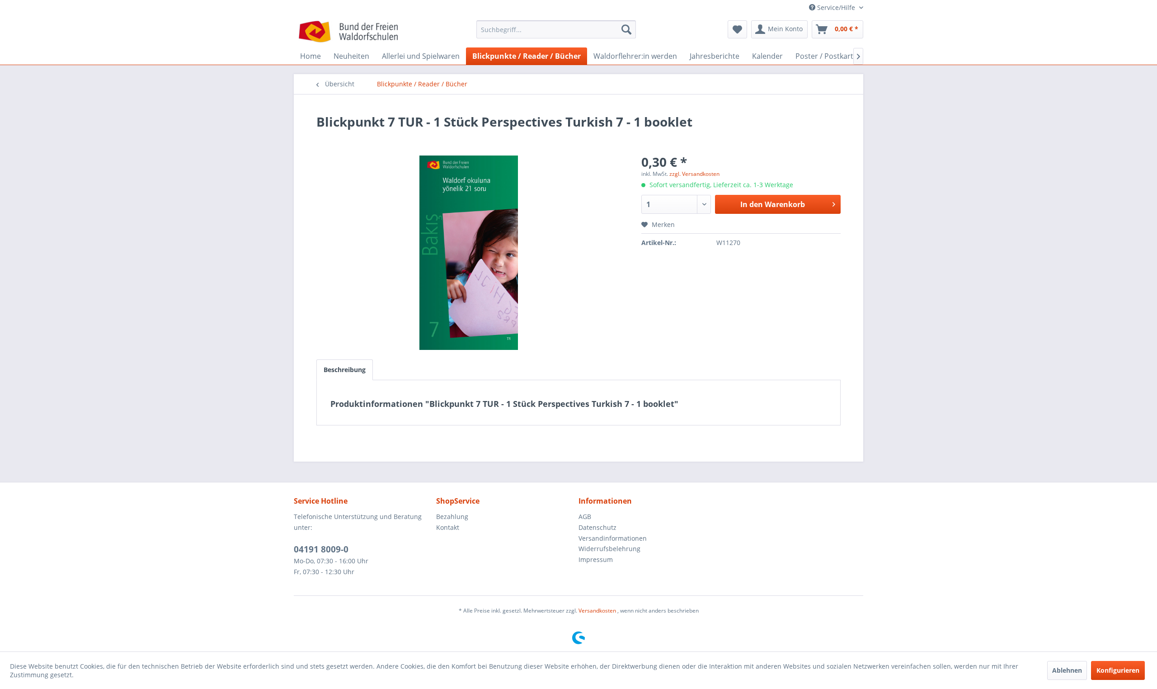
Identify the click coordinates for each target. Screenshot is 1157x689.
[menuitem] (556, 33)
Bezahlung (452, 516)
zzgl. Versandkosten (694, 174)
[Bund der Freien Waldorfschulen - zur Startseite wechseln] (348, 31)
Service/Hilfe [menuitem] (836, 7)
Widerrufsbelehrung (609, 548)
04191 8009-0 (321, 549)
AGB (584, 516)
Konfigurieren (1117, 670)
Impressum (595, 559)
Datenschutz (597, 527)
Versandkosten (597, 610)
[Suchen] (626, 29)
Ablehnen (1067, 670)
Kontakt (447, 527)
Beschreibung (345, 369)
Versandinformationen (612, 538)
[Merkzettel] (737, 29)
